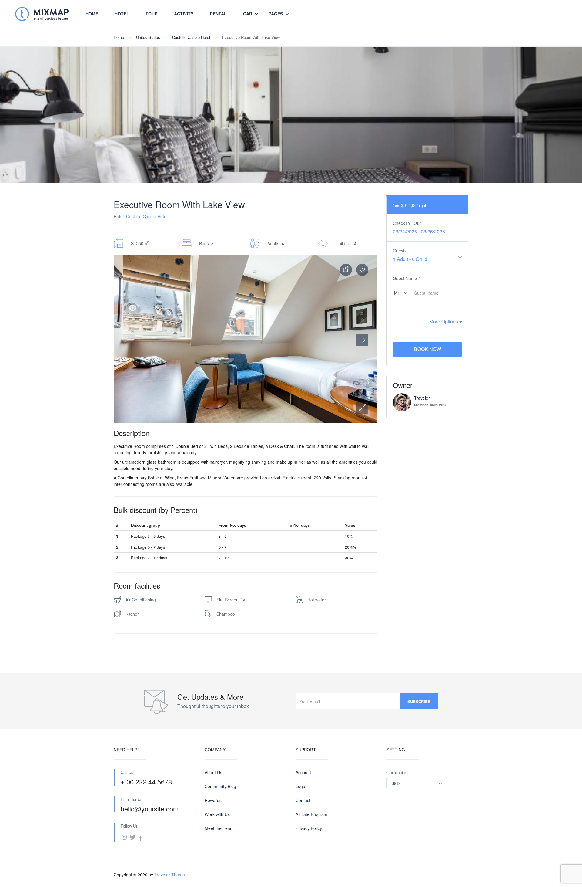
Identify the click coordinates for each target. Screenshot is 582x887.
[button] (362, 408)
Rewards (213, 800)
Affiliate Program (311, 814)
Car (247, 14)
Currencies (396, 772)
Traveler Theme (169, 875)
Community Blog (220, 786)
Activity (183, 14)
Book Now (427, 349)
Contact (303, 800)
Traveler (422, 398)
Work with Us (217, 814)
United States (148, 37)
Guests (399, 251)
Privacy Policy (309, 828)
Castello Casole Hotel (191, 37)
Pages (276, 14)
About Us (213, 772)
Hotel (122, 14)
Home (91, 14)
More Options (444, 321)
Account (303, 772)
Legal (301, 786)
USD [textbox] (395, 783)
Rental (218, 14)
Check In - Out (407, 223)
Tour (152, 14)
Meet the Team (219, 828)
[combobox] (416, 783)
